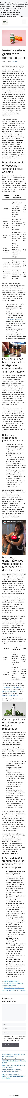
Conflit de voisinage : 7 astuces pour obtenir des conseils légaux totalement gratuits (14, 1060)
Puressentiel (20, 319)
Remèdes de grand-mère (11, 981)
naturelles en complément (10, 695)
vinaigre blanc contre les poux (13, 687)
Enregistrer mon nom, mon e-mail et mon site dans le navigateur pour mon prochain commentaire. (14, 1038)
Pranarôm (11, 319)
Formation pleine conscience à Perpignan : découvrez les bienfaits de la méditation (13, 1076)
